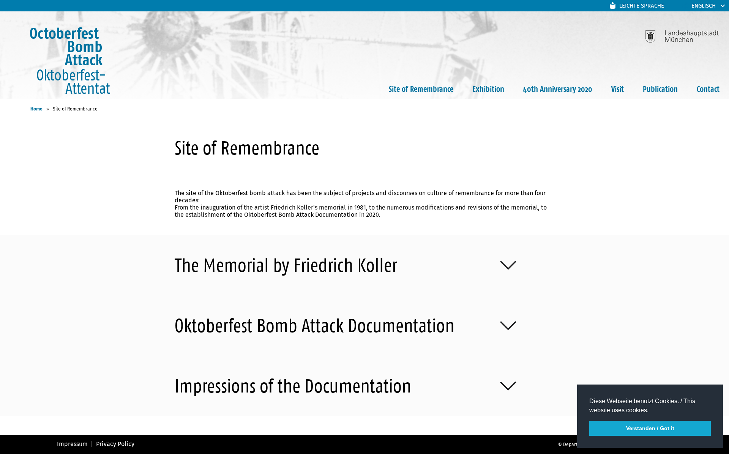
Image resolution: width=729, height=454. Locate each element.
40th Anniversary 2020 (557, 88)
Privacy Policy (115, 444)
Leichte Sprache (641, 5)
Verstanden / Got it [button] (650, 428)
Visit (617, 88)
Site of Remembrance (421, 88)
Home (36, 109)
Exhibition (488, 88)
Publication (660, 88)
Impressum (72, 444)
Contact (708, 88)
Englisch (703, 5)
